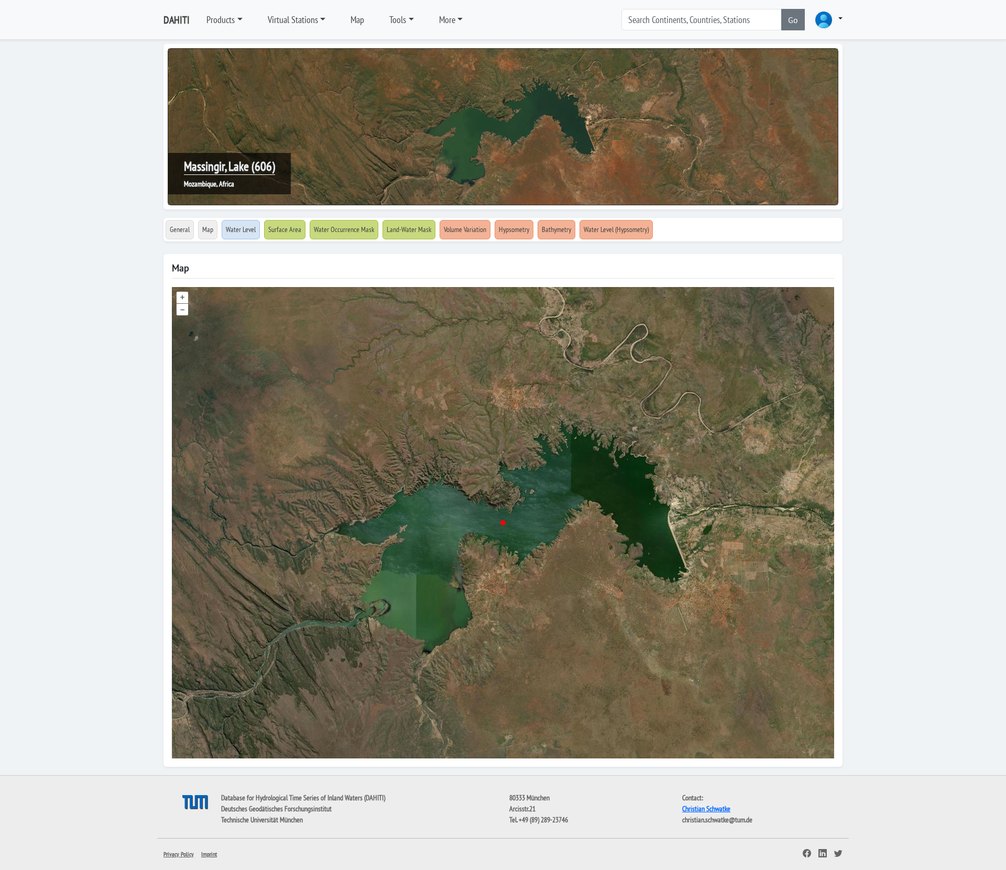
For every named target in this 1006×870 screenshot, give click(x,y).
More (447, 20)
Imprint (209, 854)
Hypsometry (514, 229)
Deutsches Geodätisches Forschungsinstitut (276, 808)
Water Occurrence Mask (344, 229)
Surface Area (284, 229)
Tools (397, 20)
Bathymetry (556, 229)
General (180, 229)
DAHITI (176, 20)
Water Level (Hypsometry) (616, 229)
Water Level (241, 229)
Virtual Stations (293, 20)
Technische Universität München (262, 819)
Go (793, 20)
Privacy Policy (178, 854)
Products (220, 20)
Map (357, 20)
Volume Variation (465, 229)
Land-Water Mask (409, 229)
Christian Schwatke (706, 808)
